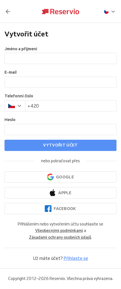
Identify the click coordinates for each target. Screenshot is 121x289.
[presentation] (109, 11)
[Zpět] (8, 11)
